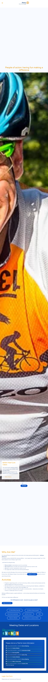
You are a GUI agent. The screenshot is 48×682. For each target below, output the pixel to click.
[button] (2, 3)
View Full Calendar (10, 665)
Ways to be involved (7, 603)
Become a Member (13, 617)
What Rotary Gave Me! (15, 610)
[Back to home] (24, 3)
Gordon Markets (16, 657)
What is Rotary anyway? (34, 610)
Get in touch (29, 614)
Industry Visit (25, 663)
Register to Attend (32, 574)
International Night (26, 650)
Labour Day (24, 654)
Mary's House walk (17, 661)
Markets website (8, 477)
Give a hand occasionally (13, 614)
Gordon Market (16, 648)
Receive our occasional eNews (32, 617)
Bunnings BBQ (16, 652)
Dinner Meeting (25, 646)
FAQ (39, 614)
